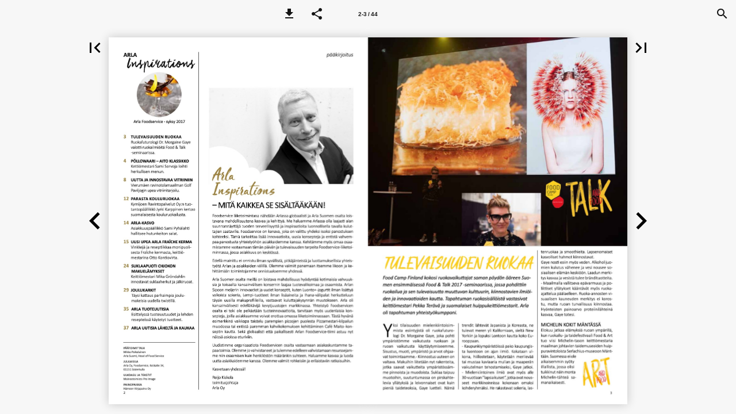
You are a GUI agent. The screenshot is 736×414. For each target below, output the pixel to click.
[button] (289, 14)
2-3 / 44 (368, 14)
